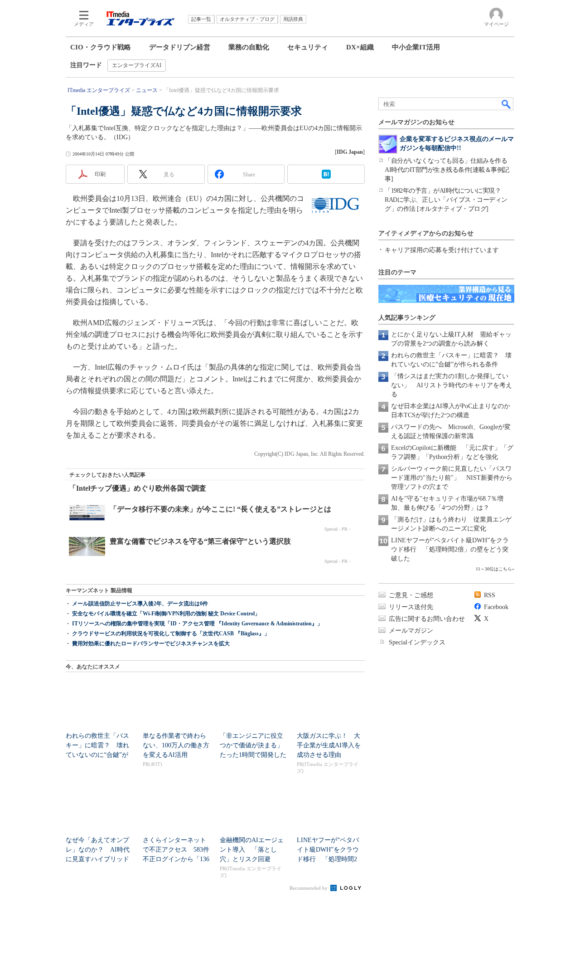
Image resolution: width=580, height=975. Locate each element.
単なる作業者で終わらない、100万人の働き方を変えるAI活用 (176, 745)
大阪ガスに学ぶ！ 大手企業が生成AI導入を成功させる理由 (329, 745)
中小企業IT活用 (416, 47)
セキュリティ (307, 47)
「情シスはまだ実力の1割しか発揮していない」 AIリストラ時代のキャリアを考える (451, 385)
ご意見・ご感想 (411, 595)
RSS (489, 595)
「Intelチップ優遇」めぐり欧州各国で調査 (137, 488)
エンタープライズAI (136, 65)
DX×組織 (360, 47)
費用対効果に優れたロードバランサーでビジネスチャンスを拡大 (151, 643)
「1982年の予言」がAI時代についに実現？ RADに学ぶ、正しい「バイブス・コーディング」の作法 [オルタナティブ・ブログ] (446, 199)
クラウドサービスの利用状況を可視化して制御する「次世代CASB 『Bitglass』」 (171, 633)
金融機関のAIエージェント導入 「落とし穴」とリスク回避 (252, 850)
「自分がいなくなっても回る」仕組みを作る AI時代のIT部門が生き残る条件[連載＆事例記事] (449, 169)
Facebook (496, 607)
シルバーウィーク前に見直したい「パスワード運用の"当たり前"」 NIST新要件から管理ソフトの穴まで (451, 477)
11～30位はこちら (494, 568)
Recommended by (309, 888)
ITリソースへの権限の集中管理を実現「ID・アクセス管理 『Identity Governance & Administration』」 (197, 623)
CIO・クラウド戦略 (100, 47)
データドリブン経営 (179, 47)
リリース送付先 (411, 607)
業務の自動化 (248, 47)
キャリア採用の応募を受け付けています (442, 250)
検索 (506, 104)
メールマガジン (411, 630)
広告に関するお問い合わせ (427, 618)
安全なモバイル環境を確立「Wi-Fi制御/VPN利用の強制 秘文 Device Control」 (166, 613)
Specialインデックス (417, 642)
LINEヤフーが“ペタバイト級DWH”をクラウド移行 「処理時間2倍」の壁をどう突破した (450, 549)
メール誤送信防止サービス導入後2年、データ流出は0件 (140, 603)
